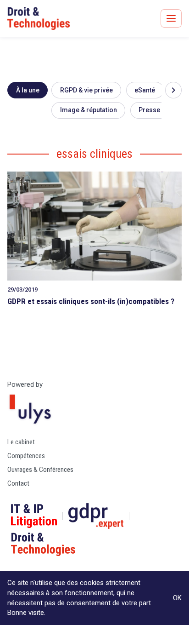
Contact (18, 483)
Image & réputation (88, 110)
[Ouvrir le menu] (171, 18)
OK (177, 598)
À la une (27, 90)
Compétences (26, 456)
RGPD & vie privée (86, 90)
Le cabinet (21, 442)
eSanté (144, 90)
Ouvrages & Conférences (40, 469)
